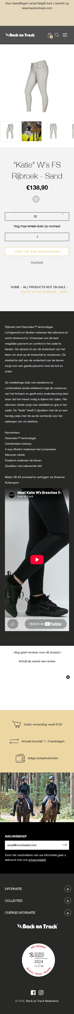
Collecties (13, 900)
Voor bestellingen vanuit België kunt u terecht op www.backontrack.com (37, 6)
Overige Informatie (20, 912)
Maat (8, 209)
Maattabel (37, 262)
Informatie (13, 888)
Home (15, 287)
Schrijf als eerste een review (37, 661)
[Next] (64, 86)
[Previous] (10, 86)
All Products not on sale (44, 287)
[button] (37, 660)
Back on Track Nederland (42, 1000)
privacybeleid (37, 859)
